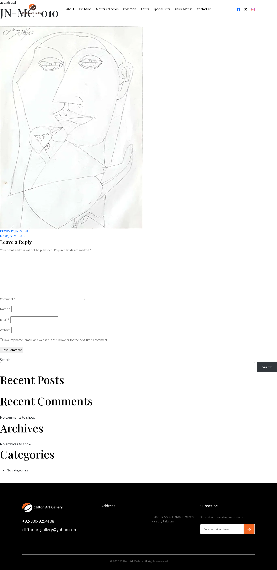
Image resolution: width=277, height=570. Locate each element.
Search (5, 359)
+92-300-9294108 (38, 521)
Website (5, 330)
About (70, 9)
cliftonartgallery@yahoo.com (49, 529)
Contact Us (204, 9)
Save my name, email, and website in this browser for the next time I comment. (55, 340)
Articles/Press (183, 9)
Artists (145, 9)
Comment (8, 299)
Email (5, 319)
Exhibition (85, 9)
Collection (129, 9)
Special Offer (162, 9)
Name (5, 309)
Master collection (107, 9)
